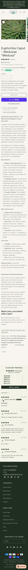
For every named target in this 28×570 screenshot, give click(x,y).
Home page (6, 512)
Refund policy (21, 561)
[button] (3, 12)
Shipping (10, 64)
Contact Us (6, 516)
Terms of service (10, 564)
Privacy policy (12, 561)
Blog (4, 527)
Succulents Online (13, 560)
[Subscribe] (23, 541)
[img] (5, 397)
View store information (9, 112)
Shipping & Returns (8, 519)
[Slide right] (17, 44)
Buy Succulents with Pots (10, 523)
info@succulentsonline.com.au (13, 474)
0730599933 (12, 470)
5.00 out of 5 (18, 371)
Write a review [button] (14, 387)
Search (5, 530)
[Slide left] (10, 44)
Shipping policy (20, 564)
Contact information (9, 566)
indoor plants (7, 494)
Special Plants (7, 487)
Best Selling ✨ (7, 498)
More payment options (14, 103)
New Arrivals (6, 491)
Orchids (5, 502)
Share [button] (4, 351)
